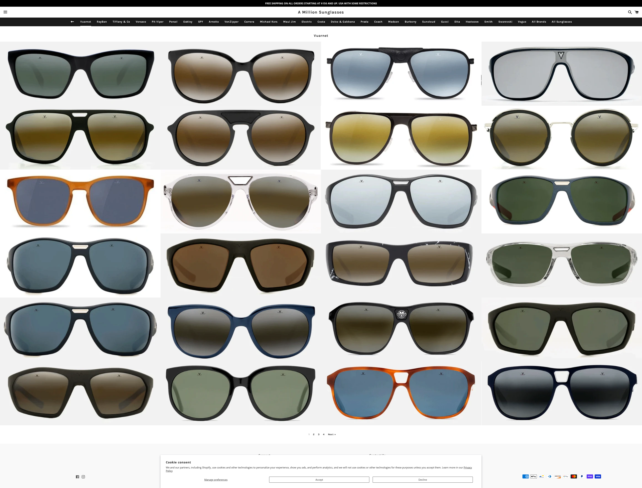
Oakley (187, 21)
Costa (321, 21)
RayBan (102, 21)
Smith (488, 21)
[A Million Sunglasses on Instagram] (17, 12)
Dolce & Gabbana (343, 21)
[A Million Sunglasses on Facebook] (11, 12)
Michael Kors (269, 21)
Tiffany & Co (121, 21)
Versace (141, 21)
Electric (307, 21)
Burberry (410, 21)
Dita (457, 21)
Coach (378, 21)
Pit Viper (158, 21)
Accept (319, 479)
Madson (393, 21)
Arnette (214, 21)
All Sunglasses (562, 21)
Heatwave (472, 21)
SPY (200, 21)
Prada (364, 21)
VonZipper (232, 21)
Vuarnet (85, 21)
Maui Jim (289, 21)
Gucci (445, 21)
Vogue (522, 21)
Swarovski (505, 21)
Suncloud (428, 21)
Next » (332, 434)
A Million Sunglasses (321, 12)
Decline (422, 479)
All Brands (539, 21)
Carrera (249, 21)
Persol (173, 21)
